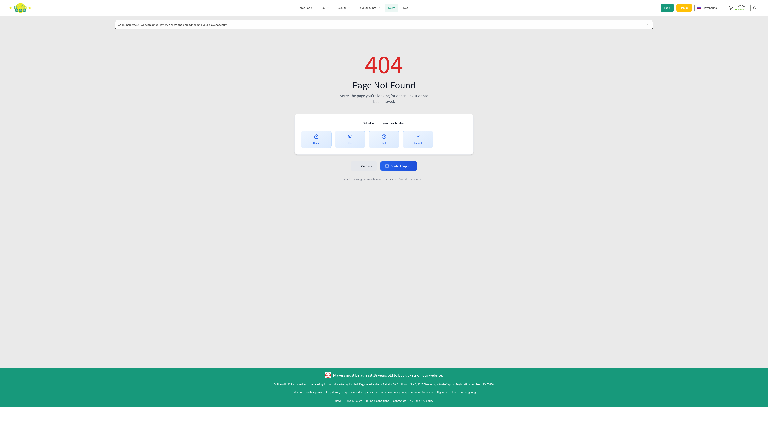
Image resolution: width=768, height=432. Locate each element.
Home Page (305, 8)
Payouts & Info (367, 8)
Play (322, 8)
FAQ (405, 8)
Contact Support (402, 166)
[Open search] (754, 8)
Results (341, 8)
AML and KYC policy (421, 401)
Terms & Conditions (377, 401)
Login (667, 8)
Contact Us (399, 401)
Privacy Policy (353, 401)
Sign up (684, 8)
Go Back (366, 166)
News (391, 8)
